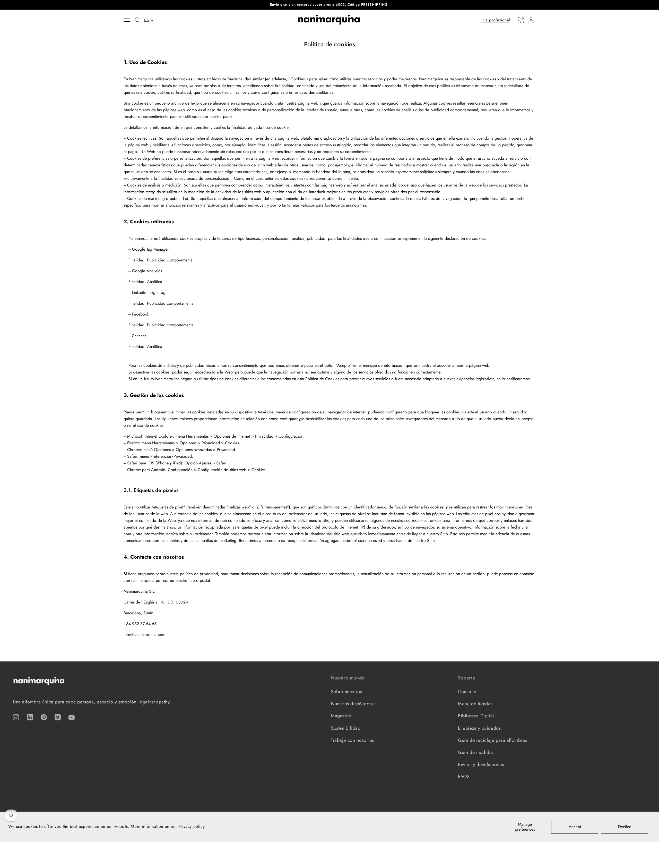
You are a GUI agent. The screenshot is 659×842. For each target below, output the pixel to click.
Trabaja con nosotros (352, 740)
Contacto (467, 691)
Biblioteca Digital (476, 715)
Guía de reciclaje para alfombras (492, 740)
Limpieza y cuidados (479, 728)
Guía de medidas (476, 752)
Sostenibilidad (345, 728)
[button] (129, 20)
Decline (624, 827)
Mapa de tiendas (475, 703)
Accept (575, 827)
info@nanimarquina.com (144, 634)
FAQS (464, 776)
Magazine (341, 715)
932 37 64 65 (144, 624)
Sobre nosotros (346, 691)
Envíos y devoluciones (481, 764)
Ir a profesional (495, 20)
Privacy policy (191, 826)
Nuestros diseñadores (353, 703)
